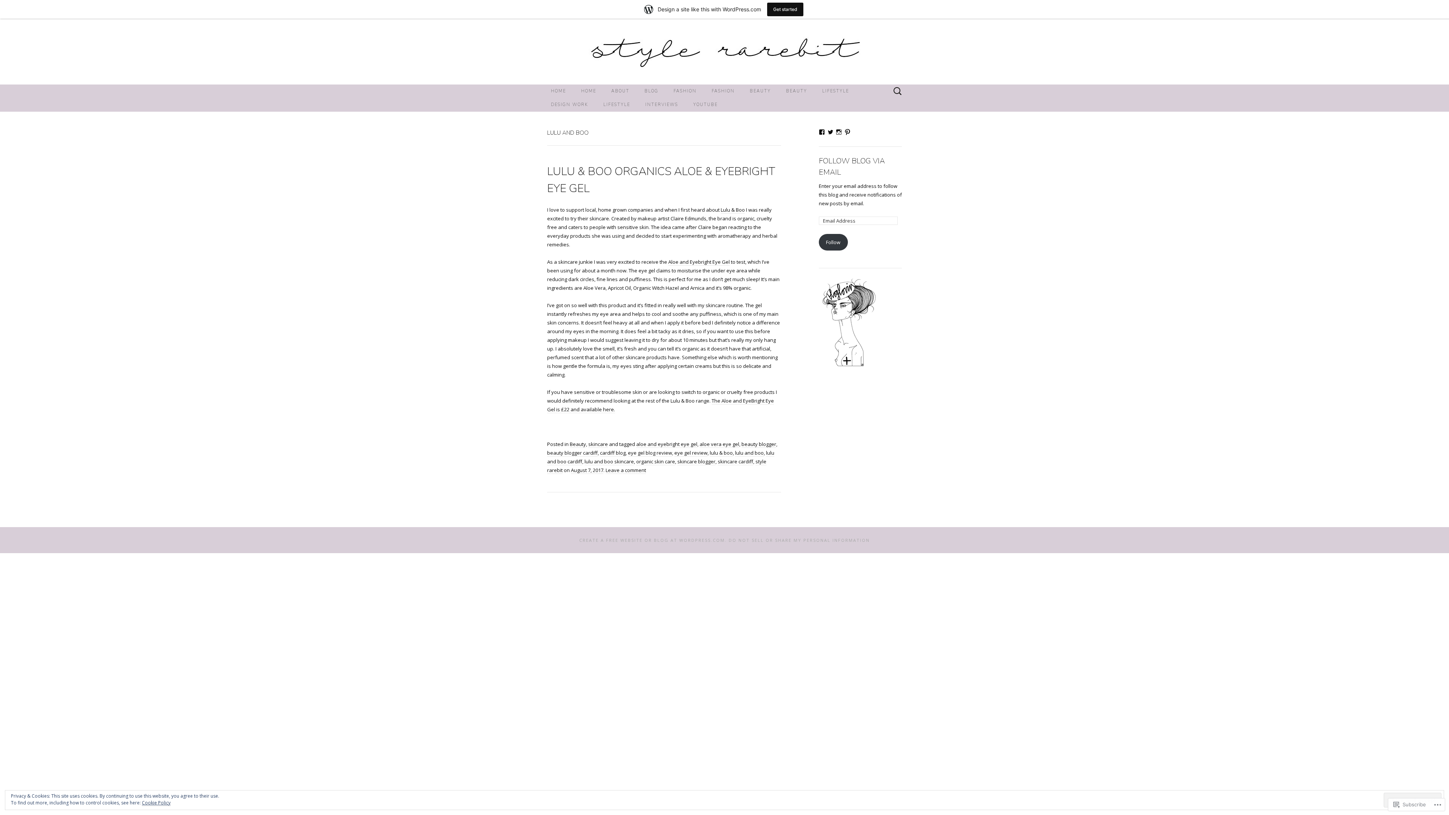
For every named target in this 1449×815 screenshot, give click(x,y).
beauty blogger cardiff (572, 452)
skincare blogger (696, 461)
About (620, 91)
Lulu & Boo (733, 209)
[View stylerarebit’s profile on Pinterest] (847, 132)
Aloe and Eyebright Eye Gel (699, 261)
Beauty (760, 91)
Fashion (685, 91)
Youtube (705, 105)
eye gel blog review (650, 452)
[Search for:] (898, 91)
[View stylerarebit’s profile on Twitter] (831, 132)
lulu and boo (749, 452)
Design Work (569, 105)
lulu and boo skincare (609, 461)
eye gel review (691, 452)
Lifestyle (835, 91)
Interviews (661, 105)
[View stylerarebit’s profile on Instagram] (839, 132)
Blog (651, 91)
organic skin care (655, 461)
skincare (598, 444)
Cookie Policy (156, 803)
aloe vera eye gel (719, 444)
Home (558, 91)
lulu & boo (721, 452)
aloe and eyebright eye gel (666, 444)
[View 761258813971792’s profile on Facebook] (822, 132)
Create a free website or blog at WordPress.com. (653, 540)
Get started (785, 9)
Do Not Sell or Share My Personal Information (799, 540)
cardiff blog (613, 452)
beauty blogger (758, 444)
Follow (833, 242)
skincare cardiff (735, 461)
